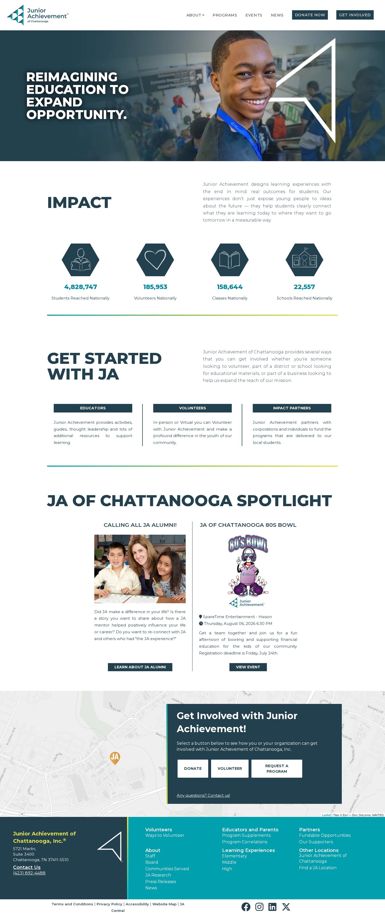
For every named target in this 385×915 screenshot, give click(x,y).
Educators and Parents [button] (250, 829)
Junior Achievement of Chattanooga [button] (323, 858)
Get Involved (355, 15)
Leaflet (326, 815)
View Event (248, 667)
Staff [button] (150, 856)
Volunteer (230, 768)
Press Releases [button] (160, 881)
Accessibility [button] (137, 904)
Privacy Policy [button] (109, 904)
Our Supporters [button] (316, 841)
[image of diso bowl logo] (248, 573)
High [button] (227, 868)
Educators (93, 408)
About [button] (152, 850)
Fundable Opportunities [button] (324, 835)
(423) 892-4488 (29, 873)
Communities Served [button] (167, 868)
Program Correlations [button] (244, 841)
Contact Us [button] (27, 867)
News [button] (151, 887)
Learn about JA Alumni (140, 667)
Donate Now (310, 15)
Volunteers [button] (158, 829)
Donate (193, 768)
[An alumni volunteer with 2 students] (140, 570)
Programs (225, 15)
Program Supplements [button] (246, 835)
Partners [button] (309, 829)
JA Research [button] (158, 875)
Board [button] (151, 862)
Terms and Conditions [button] (72, 904)
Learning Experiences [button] (248, 850)
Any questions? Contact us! (203, 795)
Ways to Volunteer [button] (164, 835)
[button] (203, 15)
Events (253, 15)
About (193, 15)
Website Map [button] (164, 904)
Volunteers (192, 408)
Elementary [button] (234, 856)
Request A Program (276, 769)
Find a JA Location (318, 867)
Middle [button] (229, 862)
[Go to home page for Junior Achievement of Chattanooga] (38, 15)
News (277, 15)
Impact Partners (292, 408)
